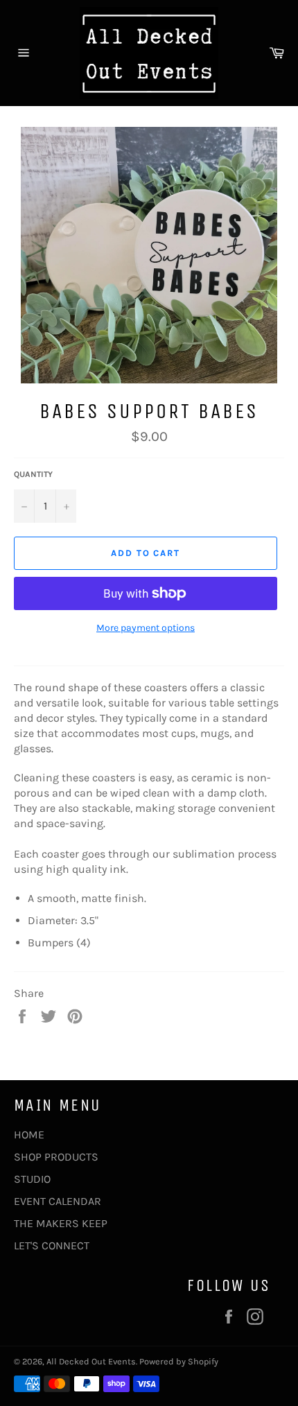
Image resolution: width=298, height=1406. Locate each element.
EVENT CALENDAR (57, 1201)
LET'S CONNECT (51, 1245)
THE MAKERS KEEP (60, 1223)
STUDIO (32, 1179)
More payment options (145, 628)
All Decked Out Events (91, 1361)
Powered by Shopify (178, 1361)
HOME (29, 1134)
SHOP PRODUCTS (56, 1156)
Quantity (33, 474)
